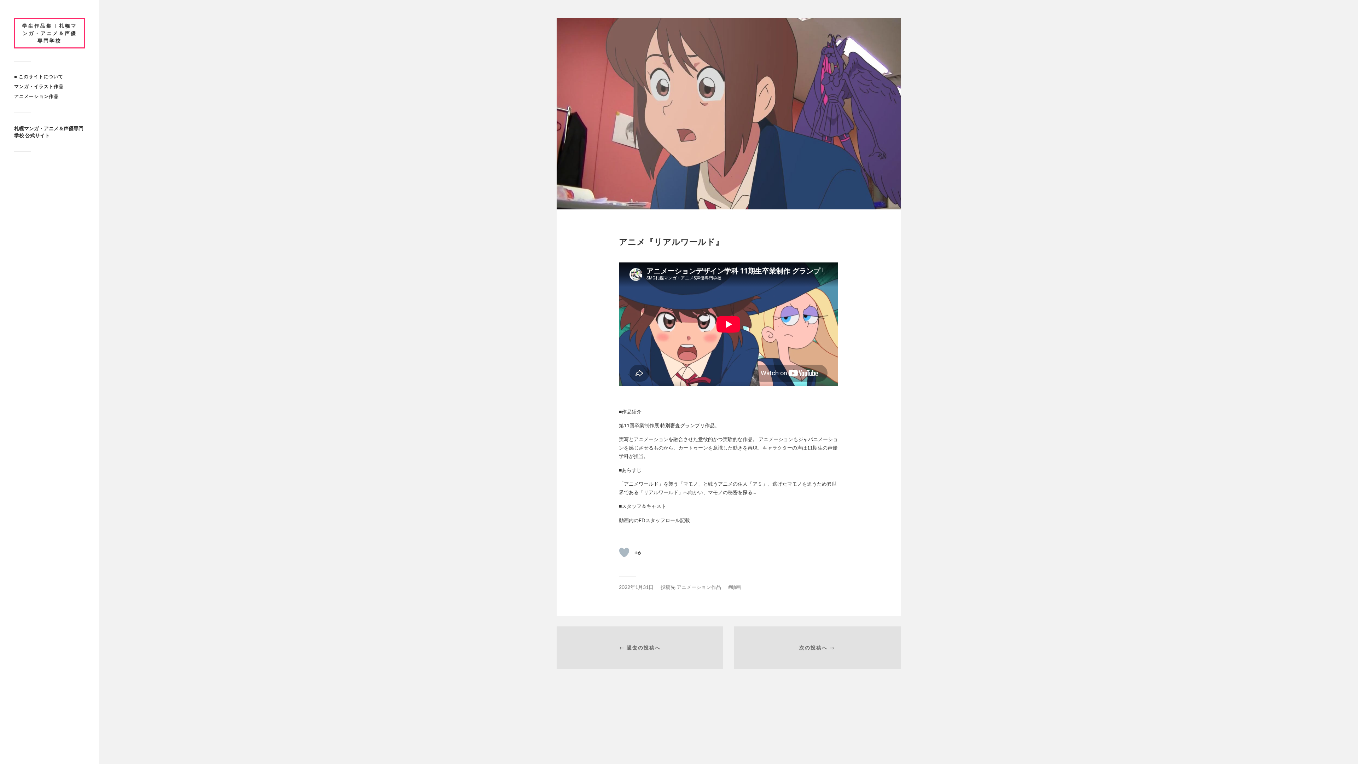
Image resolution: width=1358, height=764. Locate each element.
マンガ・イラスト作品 (39, 86)
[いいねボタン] (624, 552)
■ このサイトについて (38, 76)
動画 (736, 587)
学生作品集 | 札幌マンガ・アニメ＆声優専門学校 (49, 33)
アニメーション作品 (36, 96)
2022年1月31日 (636, 587)
